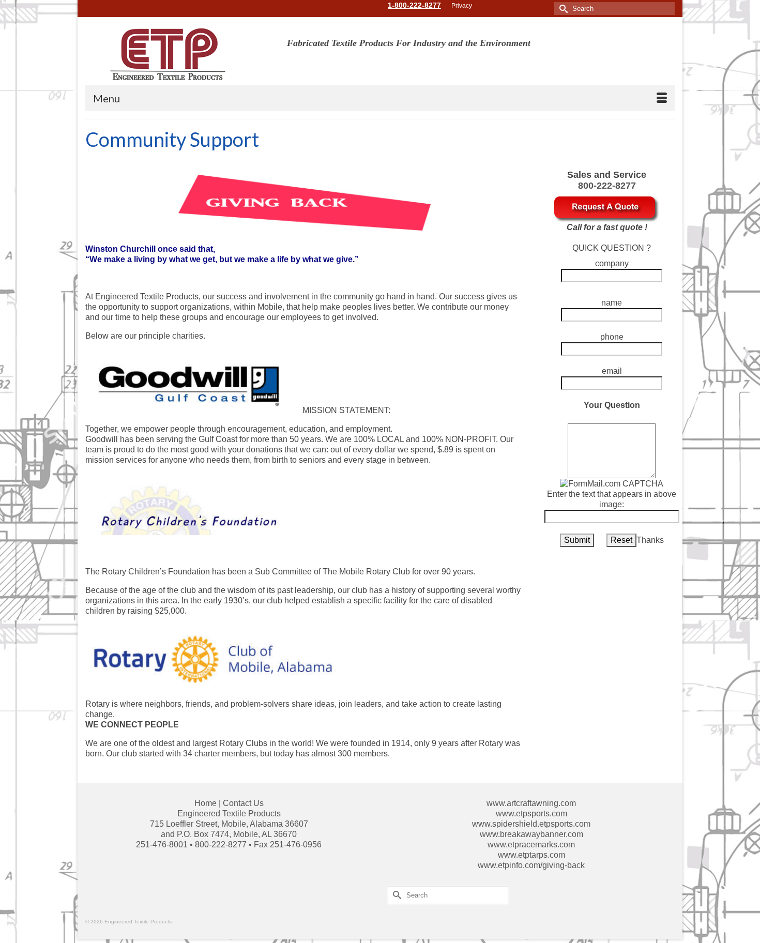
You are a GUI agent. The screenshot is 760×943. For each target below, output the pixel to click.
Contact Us (243, 803)
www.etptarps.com (531, 854)
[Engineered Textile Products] (178, 54)
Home (205, 803)
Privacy (461, 5)
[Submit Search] (562, 8)
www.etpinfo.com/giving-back (531, 865)
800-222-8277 (607, 185)
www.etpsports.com (531, 813)
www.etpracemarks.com (531, 844)
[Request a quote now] (606, 208)
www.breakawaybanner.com (531, 834)
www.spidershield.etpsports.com (531, 823)
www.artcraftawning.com (531, 803)
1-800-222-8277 (414, 5)
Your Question (612, 405)
